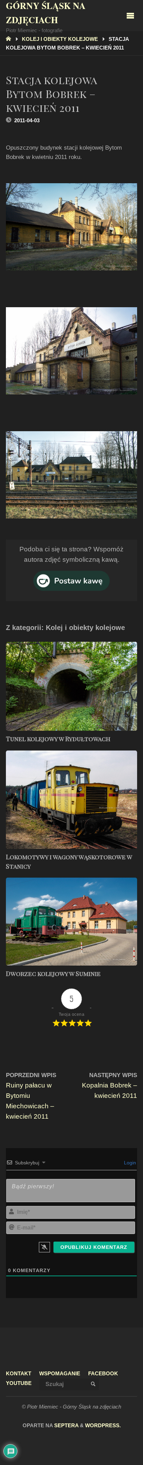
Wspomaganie (59, 1373)
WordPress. (103, 1425)
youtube (19, 1383)
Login (129, 1162)
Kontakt (18, 1373)
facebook (103, 1373)
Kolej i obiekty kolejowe (60, 39)
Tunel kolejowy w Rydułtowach (58, 739)
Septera (65, 1425)
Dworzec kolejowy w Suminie (53, 973)
